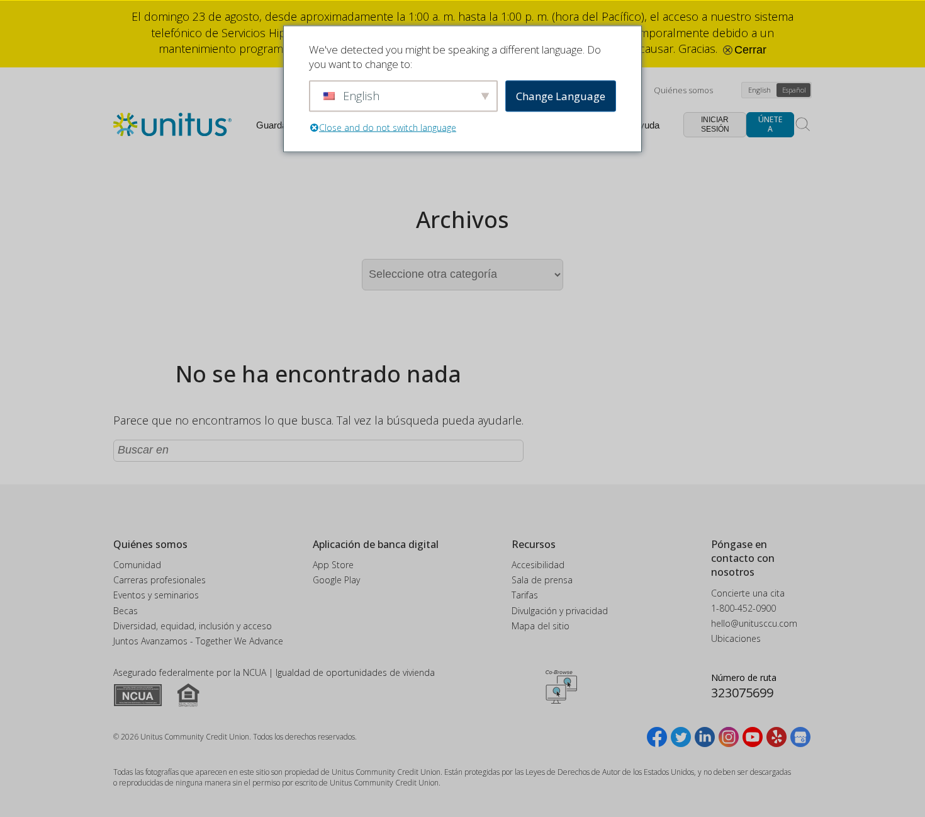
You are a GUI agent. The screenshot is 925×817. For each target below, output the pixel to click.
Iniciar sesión (715, 124)
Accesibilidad (538, 565)
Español (794, 89)
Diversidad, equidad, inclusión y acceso (192, 626)
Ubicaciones (736, 638)
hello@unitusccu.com (754, 623)
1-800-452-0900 (743, 608)
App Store (333, 565)
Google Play (336, 580)
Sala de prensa (542, 580)
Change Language (560, 96)
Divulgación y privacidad (560, 611)
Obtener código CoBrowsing (561, 687)
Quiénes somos (683, 90)
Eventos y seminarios (156, 595)
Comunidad (137, 565)
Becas (125, 611)
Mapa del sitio (540, 626)
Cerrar (748, 49)
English (759, 89)
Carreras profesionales (159, 580)
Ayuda (646, 125)
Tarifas (525, 595)
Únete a (770, 124)
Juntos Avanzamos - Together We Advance (198, 641)
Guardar (273, 125)
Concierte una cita (748, 593)
